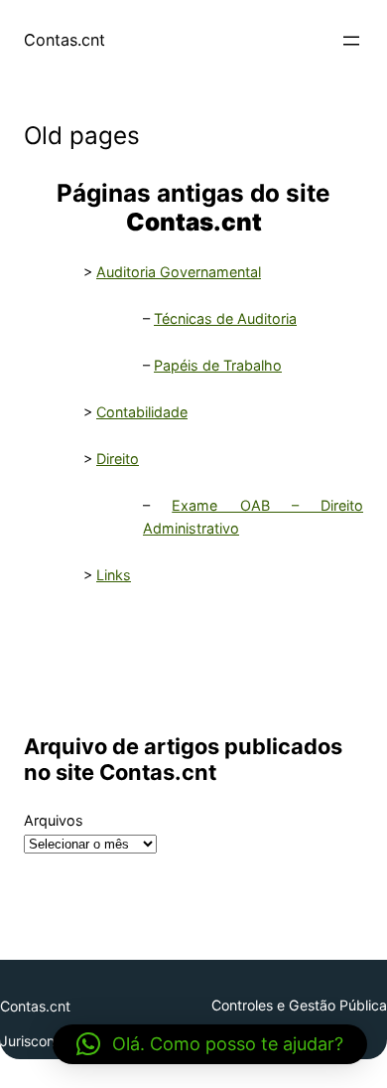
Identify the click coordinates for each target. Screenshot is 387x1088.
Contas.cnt (64, 40)
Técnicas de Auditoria (225, 318)
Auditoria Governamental (178, 271)
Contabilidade (142, 411)
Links (113, 574)
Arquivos (53, 820)
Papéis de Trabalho (218, 365)
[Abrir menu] (351, 41)
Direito (117, 458)
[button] (210, 1044)
